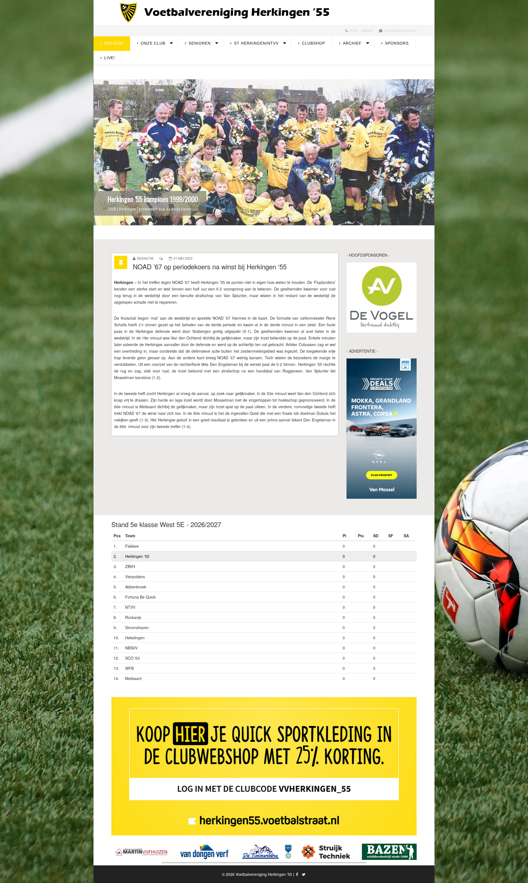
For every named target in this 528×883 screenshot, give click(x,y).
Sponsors (397, 43)
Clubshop (313, 43)
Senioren (200, 43)
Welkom (113, 43)
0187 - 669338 (361, 30)
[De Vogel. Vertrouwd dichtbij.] (381, 297)
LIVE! (109, 58)
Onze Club (153, 43)
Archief (352, 43)
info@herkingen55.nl (400, 30)
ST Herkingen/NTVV (256, 43)
